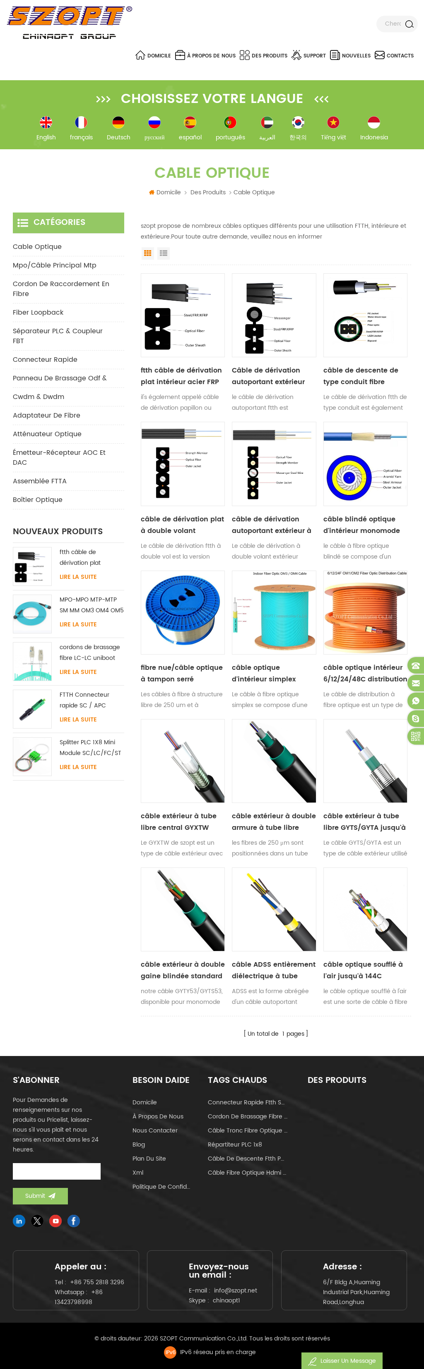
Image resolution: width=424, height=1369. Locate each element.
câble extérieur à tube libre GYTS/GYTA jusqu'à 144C (364, 822)
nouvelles (356, 56)
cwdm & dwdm (38, 397)
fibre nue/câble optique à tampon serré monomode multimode (182, 673)
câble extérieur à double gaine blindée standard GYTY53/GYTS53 (183, 970)
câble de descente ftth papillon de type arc (247, 1159)
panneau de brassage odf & (60, 378)
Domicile (159, 56)
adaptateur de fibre (46, 415)
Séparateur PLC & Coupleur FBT (58, 336)
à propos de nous (211, 56)
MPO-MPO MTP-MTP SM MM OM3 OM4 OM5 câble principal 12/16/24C (92, 605)
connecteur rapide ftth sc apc (247, 1102)
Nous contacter (155, 1130)
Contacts (400, 56)
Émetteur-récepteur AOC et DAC (59, 457)
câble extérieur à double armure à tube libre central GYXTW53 (274, 822)
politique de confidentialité (162, 1187)
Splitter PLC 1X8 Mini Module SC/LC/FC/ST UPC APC (90, 748)
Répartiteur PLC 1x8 (235, 1144)
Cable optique (37, 246)
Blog (138, 1144)
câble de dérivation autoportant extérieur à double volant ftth (271, 525)
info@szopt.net (235, 1290)
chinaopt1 (226, 1300)
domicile (144, 1102)
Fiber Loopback (38, 312)
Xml (137, 1173)
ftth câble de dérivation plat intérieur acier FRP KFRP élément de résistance (181, 376)
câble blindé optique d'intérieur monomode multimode (361, 525)
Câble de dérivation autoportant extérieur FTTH (268, 376)
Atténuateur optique (47, 434)
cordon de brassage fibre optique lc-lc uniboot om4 (247, 1116)
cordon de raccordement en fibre (61, 289)
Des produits (269, 56)
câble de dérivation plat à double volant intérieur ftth (182, 525)
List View (163, 253)
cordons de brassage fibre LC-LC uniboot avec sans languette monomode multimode (90, 653)
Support (315, 56)
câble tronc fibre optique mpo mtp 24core (247, 1130)
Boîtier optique (38, 500)
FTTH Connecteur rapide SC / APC (84, 700)
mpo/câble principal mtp (54, 265)
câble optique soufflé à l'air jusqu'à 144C (363, 970)
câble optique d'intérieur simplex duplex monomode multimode (264, 673)
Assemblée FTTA (40, 481)
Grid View (148, 253)
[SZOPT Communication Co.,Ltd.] (69, 22)
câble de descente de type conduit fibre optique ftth (360, 376)
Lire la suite (78, 577)
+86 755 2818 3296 (97, 1282)
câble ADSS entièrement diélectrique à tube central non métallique (274, 970)
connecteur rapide (45, 359)
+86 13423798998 (79, 1297)
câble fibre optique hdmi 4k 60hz (247, 1173)
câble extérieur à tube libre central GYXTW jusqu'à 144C (179, 822)
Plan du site (149, 1159)
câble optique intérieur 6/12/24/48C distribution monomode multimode (365, 673)
